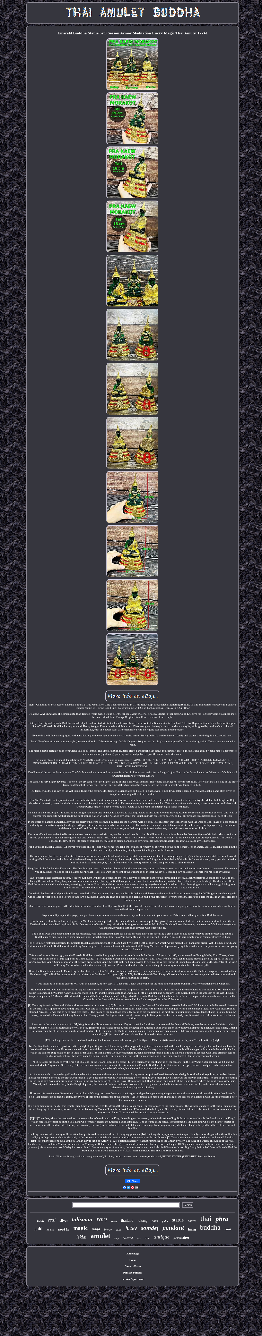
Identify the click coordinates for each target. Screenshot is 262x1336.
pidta (165, 1221)
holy (116, 1238)
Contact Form (133, 1266)
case (118, 1229)
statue (178, 1220)
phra (222, 1219)
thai (205, 1219)
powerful (128, 1238)
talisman (82, 1219)
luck (40, 1220)
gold (38, 1228)
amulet (100, 1236)
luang (192, 1229)
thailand (127, 1220)
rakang (143, 1221)
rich (139, 1238)
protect (114, 1221)
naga (96, 1229)
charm (192, 1221)
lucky (131, 1228)
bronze (108, 1229)
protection (181, 1237)
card (228, 1229)
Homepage (132, 1253)
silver (64, 1220)
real (51, 1220)
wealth (63, 1229)
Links (132, 1259)
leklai (81, 1237)
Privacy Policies (132, 1272)
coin (147, 1238)
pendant (173, 1227)
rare (102, 1219)
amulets (50, 1229)
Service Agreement (132, 1278)
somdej (149, 1228)
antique (161, 1237)
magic (80, 1228)
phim (155, 1221)
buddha (210, 1227)
